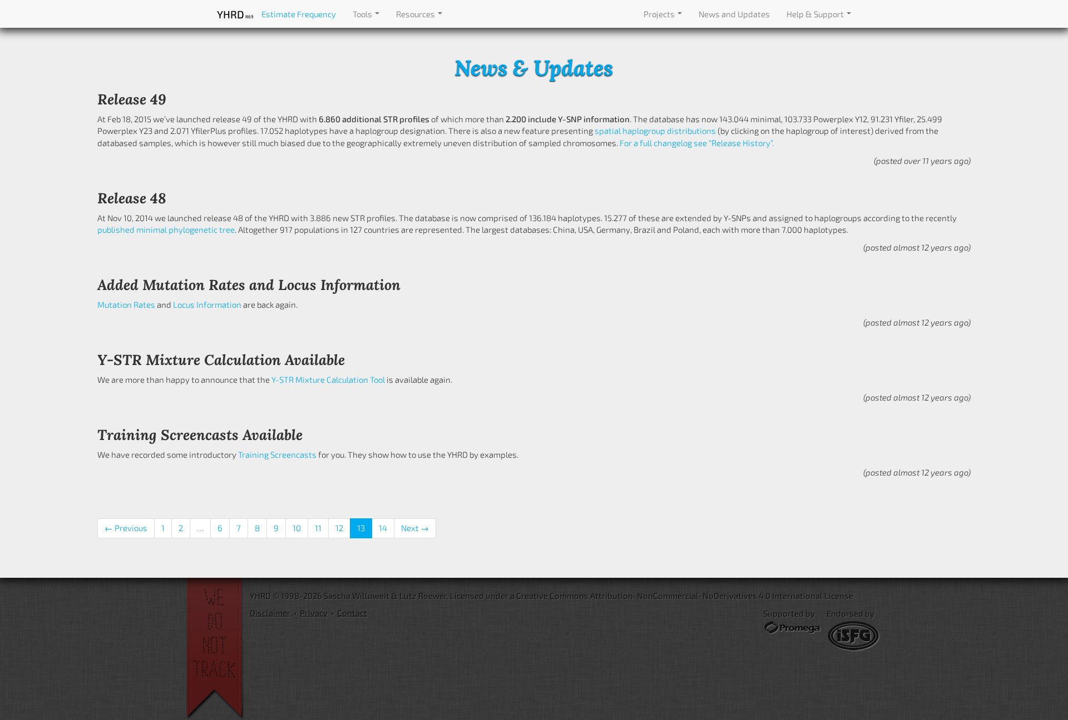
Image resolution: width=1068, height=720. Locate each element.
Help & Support (816, 14)
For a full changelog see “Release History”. (697, 143)
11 (318, 528)
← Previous (126, 528)
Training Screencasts (277, 454)
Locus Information (207, 304)
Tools (363, 14)
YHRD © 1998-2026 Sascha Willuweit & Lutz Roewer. (349, 596)
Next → (415, 528)
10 (297, 528)
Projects (660, 14)
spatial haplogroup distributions (655, 131)
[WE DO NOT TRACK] (218, 649)
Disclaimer (270, 613)
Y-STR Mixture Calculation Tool (328, 379)
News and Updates (734, 14)
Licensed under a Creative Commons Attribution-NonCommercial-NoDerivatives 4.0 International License (651, 596)
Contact (352, 613)
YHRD (235, 14)
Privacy (314, 613)
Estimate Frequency (298, 14)
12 (339, 528)
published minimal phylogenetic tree (166, 229)
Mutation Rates (126, 304)
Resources (416, 14)
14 (383, 528)
